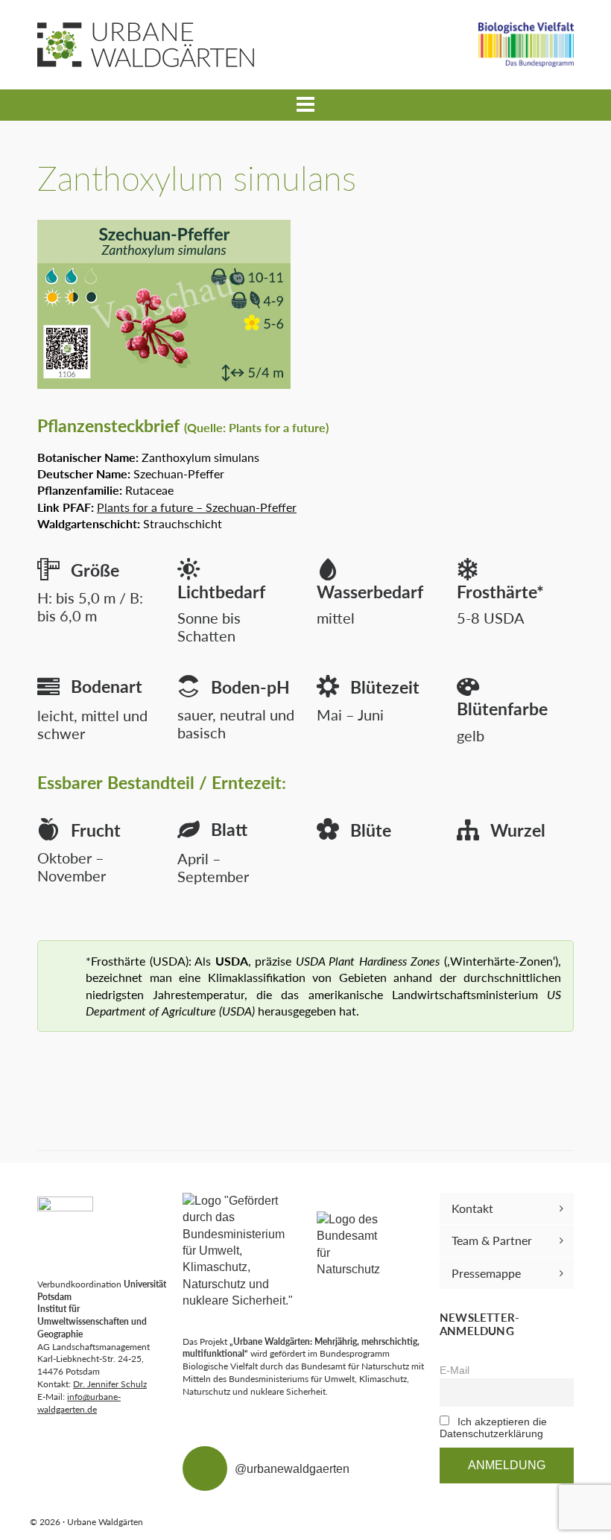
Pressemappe (486, 1272)
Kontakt (472, 1208)
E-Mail (454, 1370)
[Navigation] (305, 105)
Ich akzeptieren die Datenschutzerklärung (493, 1427)
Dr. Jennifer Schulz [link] (110, 1384)
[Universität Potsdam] (65, 1224)
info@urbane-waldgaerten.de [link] (79, 1403)
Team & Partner (492, 1240)
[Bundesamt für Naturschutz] (350, 1244)
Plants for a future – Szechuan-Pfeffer (197, 507)
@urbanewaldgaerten (292, 1469)
